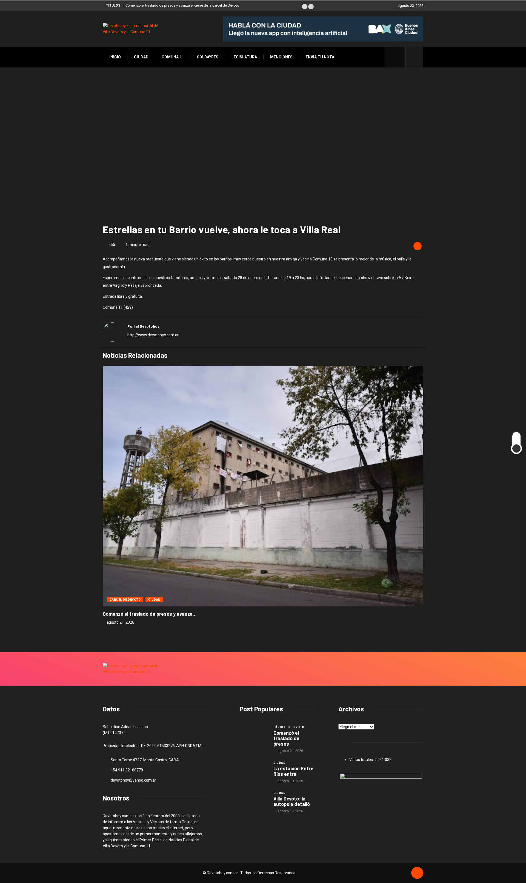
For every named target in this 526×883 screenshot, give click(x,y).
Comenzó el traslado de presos (286, 738)
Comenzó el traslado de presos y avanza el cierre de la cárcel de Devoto (182, 5)
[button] (304, 6)
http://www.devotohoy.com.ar (153, 335)
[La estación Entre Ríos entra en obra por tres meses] (254, 770)
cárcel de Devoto (125, 599)
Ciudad (141, 57)
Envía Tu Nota (320, 57)
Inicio (115, 57)
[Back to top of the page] (417, 873)
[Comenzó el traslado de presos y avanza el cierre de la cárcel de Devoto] (254, 735)
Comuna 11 (173, 57)
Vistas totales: (362, 759)
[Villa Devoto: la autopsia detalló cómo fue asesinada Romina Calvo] (254, 801)
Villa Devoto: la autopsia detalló (291, 801)
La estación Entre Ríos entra (293, 771)
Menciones (281, 57)
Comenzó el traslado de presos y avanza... (150, 614)
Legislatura (244, 57)
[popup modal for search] (414, 57)
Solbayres (207, 57)
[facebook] (398, 57)
